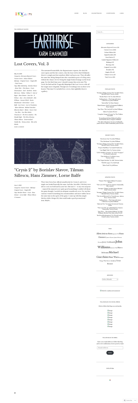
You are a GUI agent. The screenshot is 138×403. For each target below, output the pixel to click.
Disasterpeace (18, 90)
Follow (110, 352)
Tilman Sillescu (18, 119)
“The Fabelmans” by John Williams (110, 141)
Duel (24, 90)
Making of (109, 62)
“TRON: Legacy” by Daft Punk (110, 162)
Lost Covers (21, 105)
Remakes (109, 69)
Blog (85, 13)
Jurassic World (24, 100)
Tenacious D (17, 114)
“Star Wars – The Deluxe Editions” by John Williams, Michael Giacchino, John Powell (110, 212)
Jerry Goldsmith (28, 98)
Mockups (16, 81)
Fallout (23, 93)
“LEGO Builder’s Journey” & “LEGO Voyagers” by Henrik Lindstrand (110, 153)
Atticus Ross (107, 234)
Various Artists (26, 122)
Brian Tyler (18, 88)
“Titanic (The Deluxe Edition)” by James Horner (110, 181)
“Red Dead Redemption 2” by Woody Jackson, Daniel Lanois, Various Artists (110, 216)
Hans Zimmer (22, 95)
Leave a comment (19, 127)
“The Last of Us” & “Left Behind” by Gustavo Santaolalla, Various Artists (110, 208)
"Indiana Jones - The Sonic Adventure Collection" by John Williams (110, 99)
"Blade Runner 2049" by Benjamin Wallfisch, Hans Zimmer (110, 106)
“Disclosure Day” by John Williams (110, 139)
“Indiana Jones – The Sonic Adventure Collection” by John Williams (110, 200)
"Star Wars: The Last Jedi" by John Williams (110, 109)
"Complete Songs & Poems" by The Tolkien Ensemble (110, 115)
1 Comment (17, 197)
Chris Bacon (26, 88)
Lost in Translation (31, 105)
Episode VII (115, 234)
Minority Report (19, 110)
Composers (110, 13)
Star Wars (18, 112)
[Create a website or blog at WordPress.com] (15, 393)
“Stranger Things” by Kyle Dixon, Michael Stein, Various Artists (110, 189)
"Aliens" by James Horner (110, 111)
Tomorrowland (28, 119)
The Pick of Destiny (28, 117)
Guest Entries (109, 57)
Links (122, 13)
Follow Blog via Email (110, 337)
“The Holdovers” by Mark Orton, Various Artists (110, 157)
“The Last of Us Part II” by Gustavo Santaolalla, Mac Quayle (110, 185)
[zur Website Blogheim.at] (110, 380)
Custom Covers (18, 78)
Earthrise (29, 90)
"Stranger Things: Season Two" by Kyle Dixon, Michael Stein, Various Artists (110, 93)
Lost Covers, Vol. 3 (31, 64)
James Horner (110, 237)
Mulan (26, 110)
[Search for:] (110, 32)
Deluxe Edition (28, 78)
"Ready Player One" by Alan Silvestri (110, 96)
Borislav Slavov (32, 86)
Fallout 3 (29, 93)
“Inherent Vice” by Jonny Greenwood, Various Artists (110, 204)
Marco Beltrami (19, 107)
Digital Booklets (108, 55)
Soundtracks (97, 13)
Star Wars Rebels (26, 112)
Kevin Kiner (26, 102)
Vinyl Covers (18, 83)
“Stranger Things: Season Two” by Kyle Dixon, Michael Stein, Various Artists (110, 193)
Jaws (21, 98)
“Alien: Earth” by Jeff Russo (110, 165)
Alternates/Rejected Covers (28, 76)
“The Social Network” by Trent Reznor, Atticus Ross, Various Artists (110, 197)
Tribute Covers (109, 74)
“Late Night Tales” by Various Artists (110, 150)
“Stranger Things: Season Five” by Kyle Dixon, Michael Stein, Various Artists (110, 144)
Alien (98, 233)
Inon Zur (30, 95)
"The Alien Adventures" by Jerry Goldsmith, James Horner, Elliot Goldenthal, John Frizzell (110, 122)
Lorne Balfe (23, 195)
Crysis (32, 88)
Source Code (33, 110)
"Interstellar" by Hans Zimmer (110, 103)
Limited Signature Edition (109, 60)
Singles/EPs (33, 81)
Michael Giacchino (30, 107)
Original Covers (24, 81)
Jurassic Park (113, 247)
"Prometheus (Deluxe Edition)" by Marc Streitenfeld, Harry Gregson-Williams (110, 118)
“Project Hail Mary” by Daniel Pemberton (110, 147)
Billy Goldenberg (22, 86)
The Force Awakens (27, 114)
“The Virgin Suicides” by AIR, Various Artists (110, 160)
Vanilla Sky (17, 122)
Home (76, 13)
